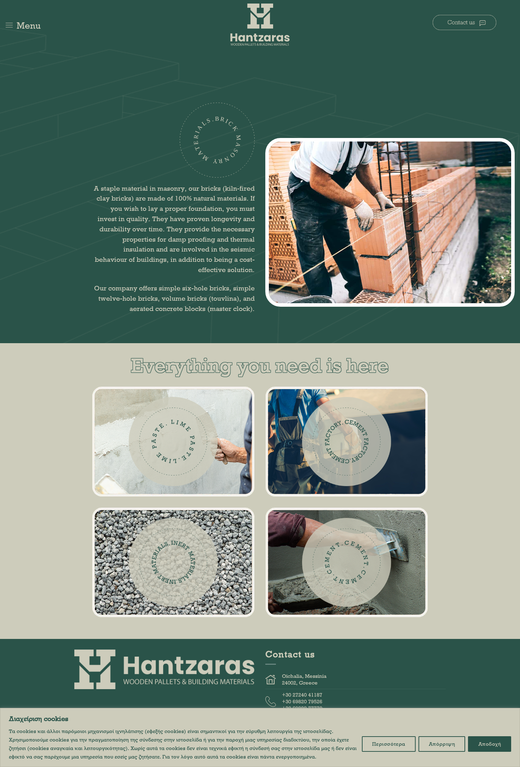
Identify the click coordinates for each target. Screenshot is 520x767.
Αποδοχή (489, 743)
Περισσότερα (388, 743)
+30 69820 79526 (302, 701)
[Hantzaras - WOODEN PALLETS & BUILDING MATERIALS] (260, 25)
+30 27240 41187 (302, 694)
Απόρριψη (442, 743)
